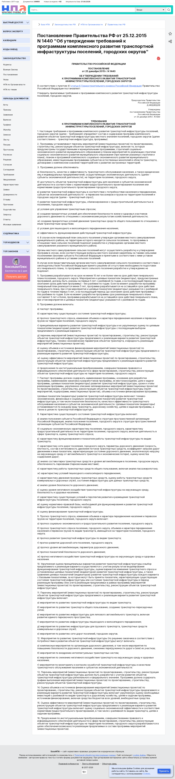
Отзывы (6, 199)
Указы (5, 79)
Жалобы (7, 129)
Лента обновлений (90, 763)
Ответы (6, 219)
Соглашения (8, 169)
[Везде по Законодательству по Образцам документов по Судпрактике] (150, 9)
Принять (164, 771)
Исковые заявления (12, 224)
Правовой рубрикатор (68, 763)
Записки (7, 134)
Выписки (7, 119)
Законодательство (14, 58)
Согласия (7, 164)
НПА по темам (10, 89)
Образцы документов (15, 98)
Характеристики (10, 184)
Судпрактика (11, 233)
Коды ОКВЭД (10, 49)
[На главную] (14, 9)
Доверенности (10, 194)
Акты (5, 105)
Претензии (8, 204)
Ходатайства (9, 209)
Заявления (8, 114)
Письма (6, 144)
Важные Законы (10, 69)
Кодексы (7, 64)
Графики (7, 124)
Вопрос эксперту (13, 31)
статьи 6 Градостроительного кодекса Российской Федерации (106, 85)
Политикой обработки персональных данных (95, 755)
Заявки (6, 189)
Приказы (7, 110)
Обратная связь (109, 763)
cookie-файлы (139, 755)
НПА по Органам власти (14, 84)
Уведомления (9, 179)
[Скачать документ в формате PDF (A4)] (158, 58)
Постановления (10, 74)
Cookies (146, 773)
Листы (6, 139)
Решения (7, 159)
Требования (8, 174)
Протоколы (8, 149)
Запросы (7, 214)
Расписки (7, 154)
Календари (9, 40)
